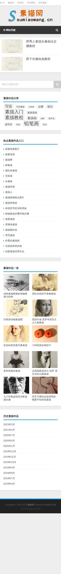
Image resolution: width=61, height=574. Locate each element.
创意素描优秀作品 (14, 251)
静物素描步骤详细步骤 (17, 213)
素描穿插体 (11, 202)
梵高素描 (10, 235)
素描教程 (14, 117)
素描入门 (14, 111)
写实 (8, 106)
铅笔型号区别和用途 (16, 208)
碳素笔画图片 (12, 149)
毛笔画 (8, 176)
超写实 (8, 124)
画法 (50, 106)
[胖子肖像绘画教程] (12, 63)
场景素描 (10, 219)
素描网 (8, 159)
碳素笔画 (10, 154)
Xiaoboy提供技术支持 (30, 509)
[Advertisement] (30, 543)
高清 (45, 124)
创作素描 (42, 3)
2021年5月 (9, 429)
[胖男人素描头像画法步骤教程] (12, 46)
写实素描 (31, 3)
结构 (42, 118)
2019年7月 (9, 478)
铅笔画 (20, 3)
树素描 (8, 165)
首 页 (2, 3)
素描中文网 (51, 505)
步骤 (40, 106)
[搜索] (57, 30)
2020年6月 (9, 440)
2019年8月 (9, 473)
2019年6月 (9, 483)
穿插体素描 (11, 224)
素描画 (11, 3)
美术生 (51, 118)
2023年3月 (9, 424)
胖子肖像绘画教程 (38, 59)
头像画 (8, 181)
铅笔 (18, 124)
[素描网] (30, 15)
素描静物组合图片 (14, 197)
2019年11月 (9, 456)
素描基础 (32, 112)
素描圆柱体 (11, 229)
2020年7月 (9, 435)
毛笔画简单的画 (13, 246)
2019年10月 (9, 462)
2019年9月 (9, 467)
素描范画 (10, 186)
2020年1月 (9, 446)
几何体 (31, 107)
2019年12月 (9, 451)
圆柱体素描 (11, 170)
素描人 (8, 192)
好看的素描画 (12, 240)
